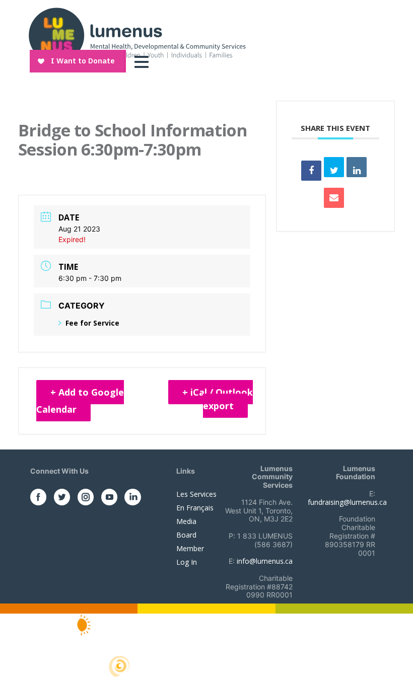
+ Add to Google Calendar (80, 400)
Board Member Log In (190, 548)
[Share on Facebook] (311, 171)
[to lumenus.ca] (137, 34)
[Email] (334, 198)
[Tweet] (334, 167)
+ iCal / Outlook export (217, 399)
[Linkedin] (357, 167)
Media (186, 521)
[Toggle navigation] (144, 61)
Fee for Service (92, 323)
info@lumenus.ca (265, 561)
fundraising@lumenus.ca (347, 502)
